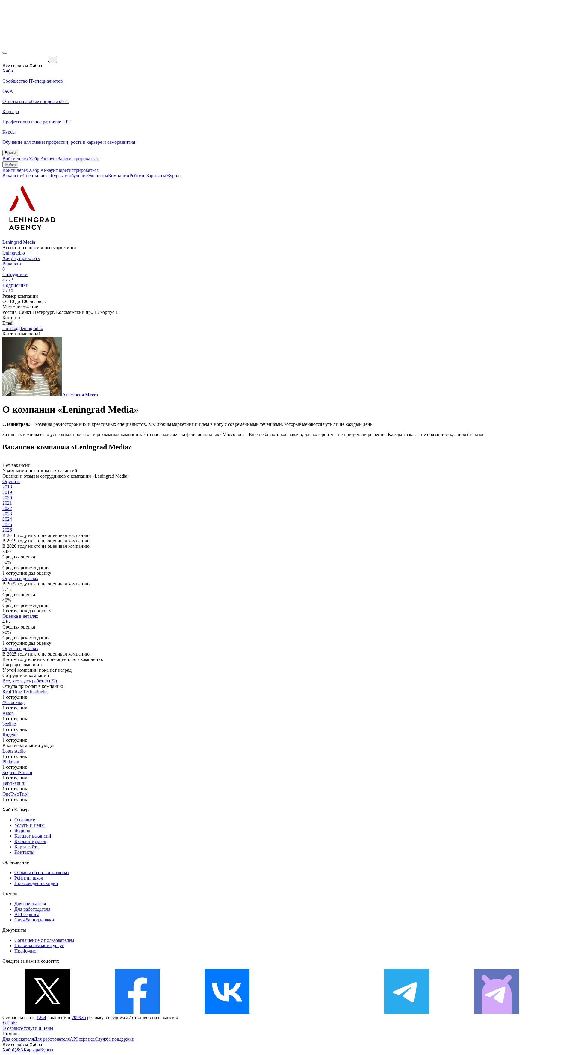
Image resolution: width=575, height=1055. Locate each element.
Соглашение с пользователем (44, 940)
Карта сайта (26, 846)
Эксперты (98, 175)
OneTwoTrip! (15, 794)
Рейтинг (137, 175)
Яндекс (9, 734)
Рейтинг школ (28, 877)
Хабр (7, 1049)
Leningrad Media (18, 242)
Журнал (174, 175)
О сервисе (24, 819)
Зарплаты (156, 175)
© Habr (9, 1022)
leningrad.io (13, 252)
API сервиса (26, 914)
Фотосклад (13, 702)
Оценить (11, 481)
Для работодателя (32, 909)
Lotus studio (14, 750)
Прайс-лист (26, 950)
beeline (9, 723)
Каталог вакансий (32, 835)
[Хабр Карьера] (25, 59)
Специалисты (36, 175)
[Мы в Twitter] (47, 1012)
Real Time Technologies (25, 691)
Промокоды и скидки (36, 883)
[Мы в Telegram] (407, 1012)
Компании (118, 175)
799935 (79, 1017)
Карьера (32, 1049)
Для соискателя (30, 903)
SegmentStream (17, 772)
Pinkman (10, 761)
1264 (41, 1017)
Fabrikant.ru (13, 783)
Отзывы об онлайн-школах (41, 872)
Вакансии (12, 175)
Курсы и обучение (69, 175)
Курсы (46, 1049)
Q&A (18, 1049)
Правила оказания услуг (39, 945)
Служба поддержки (34, 919)
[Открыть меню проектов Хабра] (4, 53)
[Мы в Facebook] (137, 1012)
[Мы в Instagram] (317, 1012)
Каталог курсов (30, 841)
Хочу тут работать (21, 258)
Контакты (24, 852)
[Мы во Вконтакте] (227, 1012)
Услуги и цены (29, 825)
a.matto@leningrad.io (22, 328)
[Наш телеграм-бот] (496, 1012)
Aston (8, 713)
